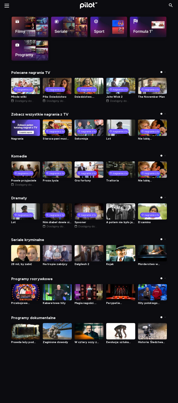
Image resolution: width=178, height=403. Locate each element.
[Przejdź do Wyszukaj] (170, 5)
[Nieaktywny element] (30, 27)
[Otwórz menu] (7, 6)
